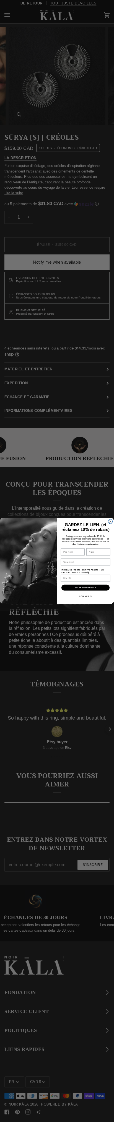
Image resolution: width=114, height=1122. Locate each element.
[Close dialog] (110, 521)
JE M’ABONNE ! (85, 587)
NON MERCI (85, 597)
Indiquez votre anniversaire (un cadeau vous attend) (82, 571)
